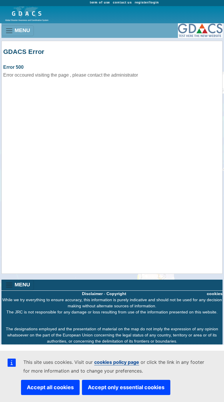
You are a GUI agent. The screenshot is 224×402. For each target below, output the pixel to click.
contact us (122, 2)
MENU (21, 30)
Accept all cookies (50, 387)
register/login (147, 2)
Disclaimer (92, 293)
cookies (215, 293)
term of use (100, 2)
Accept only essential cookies (126, 387)
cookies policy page (116, 362)
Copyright (116, 293)
